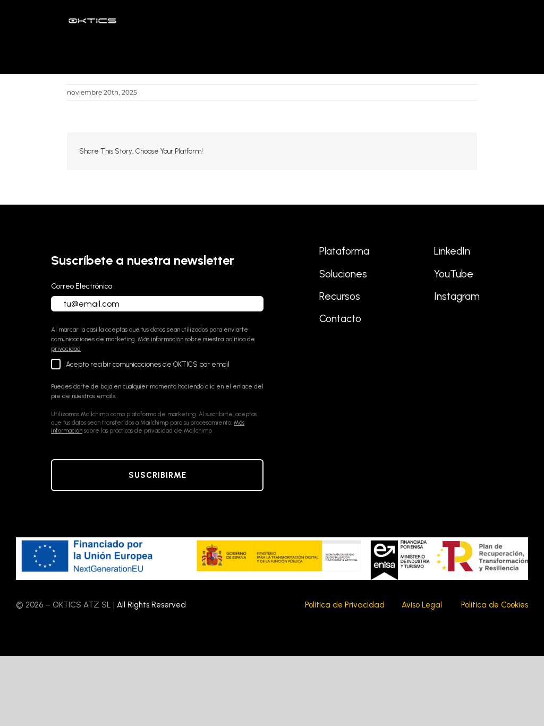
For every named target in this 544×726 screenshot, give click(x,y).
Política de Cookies (494, 605)
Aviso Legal (422, 605)
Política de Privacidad (345, 605)
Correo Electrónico (81, 286)
